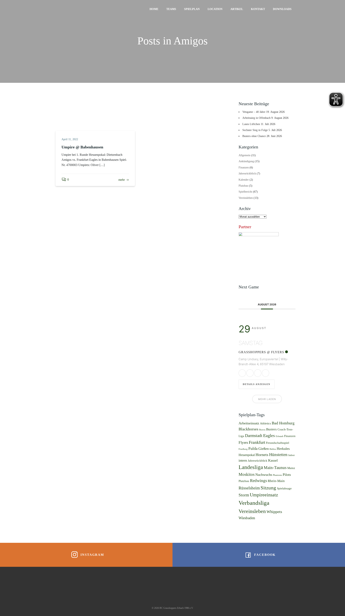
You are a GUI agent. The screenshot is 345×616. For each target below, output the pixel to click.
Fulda (253, 448)
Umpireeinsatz (264, 494)
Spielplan (192, 9)
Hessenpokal (247, 455)
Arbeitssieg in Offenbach (256, 117)
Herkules (283, 449)
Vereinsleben (246, 197)
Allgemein (244, 155)
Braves (262, 430)
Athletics (265, 423)
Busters (271, 429)
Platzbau (243, 185)
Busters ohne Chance (254, 136)
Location (215, 9)
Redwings (258, 480)
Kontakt (258, 9)
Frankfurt (257, 442)
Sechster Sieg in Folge (255, 130)
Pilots (287, 475)
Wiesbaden (247, 518)
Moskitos (247, 474)
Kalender (244, 179)
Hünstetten (278, 454)
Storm (244, 495)
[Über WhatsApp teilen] (257, 373)
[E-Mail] (265, 373)
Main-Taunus (275, 467)
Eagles (269, 435)
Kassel (273, 460)
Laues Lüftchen (251, 124)
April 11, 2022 (69, 139)
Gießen (263, 449)
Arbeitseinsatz (249, 423)
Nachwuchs (263, 475)
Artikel (236, 9)
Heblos (273, 449)
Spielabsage (284, 488)
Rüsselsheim (249, 488)
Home (154, 9)
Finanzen (244, 167)
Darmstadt (253, 435)
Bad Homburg (283, 423)
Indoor (291, 455)
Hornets (262, 454)
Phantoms (277, 475)
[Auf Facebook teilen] (242, 373)
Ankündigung (246, 161)
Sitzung (268, 487)
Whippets (274, 511)
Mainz (291, 468)
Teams (171, 9)
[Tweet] (250, 373)
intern (243, 460)
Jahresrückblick (247, 173)
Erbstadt (279, 436)
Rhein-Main (276, 481)
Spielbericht (245, 191)
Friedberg (243, 449)
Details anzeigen (256, 384)
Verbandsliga (254, 503)
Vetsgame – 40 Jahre (253, 111)
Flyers (243, 442)
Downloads (282, 9)
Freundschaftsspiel (277, 442)
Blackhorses (248, 429)
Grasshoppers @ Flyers (261, 352)
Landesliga (251, 467)
